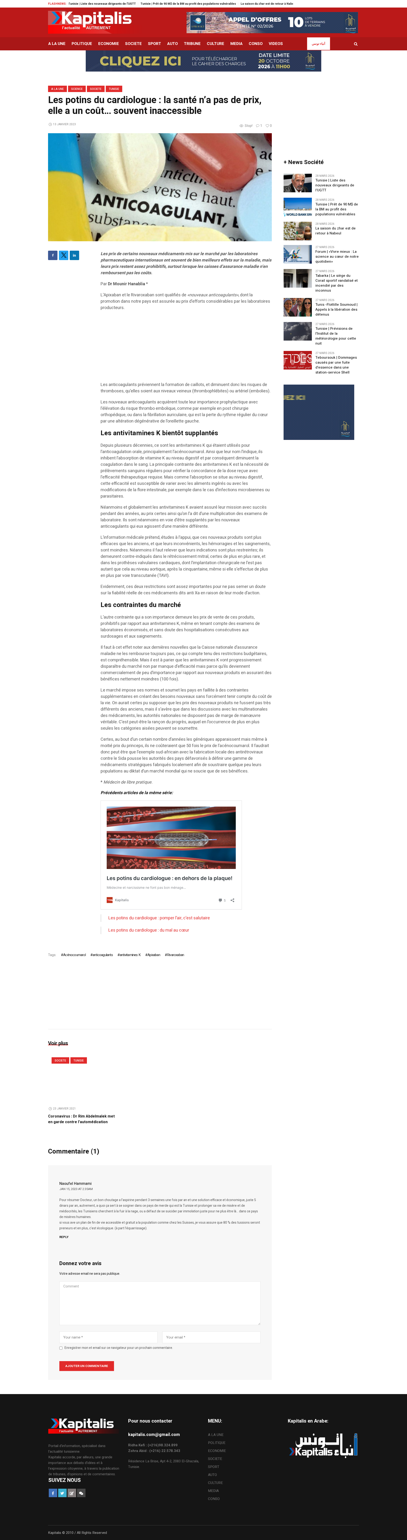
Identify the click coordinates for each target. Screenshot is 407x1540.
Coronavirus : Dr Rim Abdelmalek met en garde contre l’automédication (81, 1119)
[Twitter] (63, 255)
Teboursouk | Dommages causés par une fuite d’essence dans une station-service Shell (336, 365)
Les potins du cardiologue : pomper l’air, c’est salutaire (159, 918)
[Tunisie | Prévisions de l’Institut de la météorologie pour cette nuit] (298, 331)
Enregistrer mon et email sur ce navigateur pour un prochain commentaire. (119, 1348)
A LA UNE (57, 89)
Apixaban (153, 954)
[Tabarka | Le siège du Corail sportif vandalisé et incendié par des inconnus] (298, 278)
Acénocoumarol (74, 954)
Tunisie (114, 89)
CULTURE (215, 1482)
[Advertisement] (186, 349)
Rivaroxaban (175, 954)
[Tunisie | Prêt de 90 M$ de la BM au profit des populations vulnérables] (298, 206)
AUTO (212, 1474)
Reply (64, 1237)
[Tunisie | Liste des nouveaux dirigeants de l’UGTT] (298, 182)
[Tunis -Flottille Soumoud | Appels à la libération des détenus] (298, 307)
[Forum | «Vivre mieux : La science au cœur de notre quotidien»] (298, 254)
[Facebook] (52, 255)
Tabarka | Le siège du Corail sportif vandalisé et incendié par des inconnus (336, 283)
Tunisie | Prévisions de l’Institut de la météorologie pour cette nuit (335, 336)
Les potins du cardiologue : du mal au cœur (148, 930)
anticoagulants (103, 954)
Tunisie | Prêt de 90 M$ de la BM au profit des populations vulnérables (140, 4)
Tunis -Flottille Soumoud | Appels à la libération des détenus (336, 309)
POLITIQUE (216, 1442)
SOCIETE (96, 89)
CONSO (214, 1498)
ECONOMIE (217, 1450)
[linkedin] (74, 255)
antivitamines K (130, 954)
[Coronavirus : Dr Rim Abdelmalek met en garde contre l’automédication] (83, 1078)
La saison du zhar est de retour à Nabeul (221, 4)
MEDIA (213, 1490)
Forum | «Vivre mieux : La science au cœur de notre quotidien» (337, 256)
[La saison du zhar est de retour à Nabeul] (298, 230)
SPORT (213, 1466)
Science (77, 89)
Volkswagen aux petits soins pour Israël (280, 4)
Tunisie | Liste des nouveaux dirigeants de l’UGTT (334, 185)
